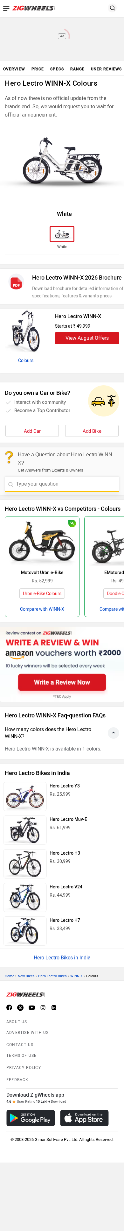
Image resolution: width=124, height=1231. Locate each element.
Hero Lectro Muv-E (68, 819)
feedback (17, 1080)
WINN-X (76, 976)
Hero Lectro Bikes (52, 976)
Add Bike (92, 431)
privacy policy (23, 1067)
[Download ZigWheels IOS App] (84, 1118)
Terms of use (21, 1055)
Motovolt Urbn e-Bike (42, 572)
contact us (19, 1044)
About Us (16, 1022)
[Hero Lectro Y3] (25, 796)
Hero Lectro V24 (66, 887)
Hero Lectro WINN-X (78, 316)
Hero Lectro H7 (65, 920)
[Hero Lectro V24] (25, 897)
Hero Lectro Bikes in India (62, 958)
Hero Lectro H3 (65, 853)
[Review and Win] (62, 664)
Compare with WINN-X (42, 609)
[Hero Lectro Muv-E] (25, 830)
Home (9, 976)
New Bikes (26, 976)
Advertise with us (27, 1032)
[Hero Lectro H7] (25, 931)
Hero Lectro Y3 (65, 786)
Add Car (32, 431)
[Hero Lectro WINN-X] (26, 331)
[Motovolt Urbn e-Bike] (42, 541)
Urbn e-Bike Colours (42, 593)
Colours (25, 360)
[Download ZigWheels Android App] (30, 1118)
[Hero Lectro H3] (25, 864)
